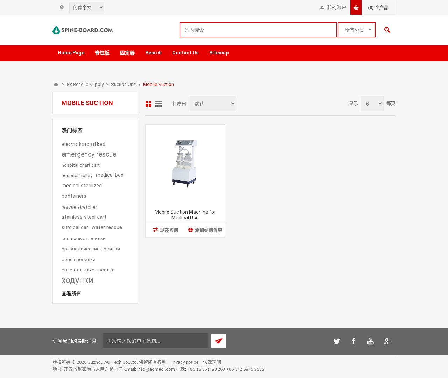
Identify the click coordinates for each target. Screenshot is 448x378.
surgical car (75, 228)
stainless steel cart (84, 217)
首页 (55, 84)
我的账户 (336, 7)
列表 (158, 104)
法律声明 (212, 362)
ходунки (77, 280)
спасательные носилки (88, 269)
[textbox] (258, 29)
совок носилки (79, 259)
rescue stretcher (79, 207)
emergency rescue (89, 154)
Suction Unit (123, 84)
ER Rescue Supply (85, 84)
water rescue (107, 228)
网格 (148, 104)
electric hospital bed (83, 144)
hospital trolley (77, 175)
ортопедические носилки (91, 249)
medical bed (110, 175)
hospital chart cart (81, 165)
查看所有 (71, 293)
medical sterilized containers (82, 191)
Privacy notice (184, 362)
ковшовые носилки (84, 238)
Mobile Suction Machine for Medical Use (185, 214)
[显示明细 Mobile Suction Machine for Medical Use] (185, 164)
